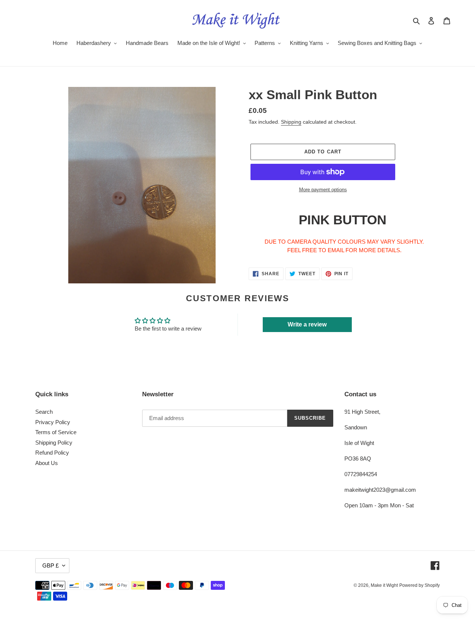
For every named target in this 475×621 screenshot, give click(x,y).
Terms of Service (55, 432)
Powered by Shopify (419, 585)
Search (44, 412)
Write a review (307, 324)
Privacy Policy (52, 422)
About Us (46, 463)
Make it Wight (384, 585)
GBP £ (50, 565)
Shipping (291, 122)
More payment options (323, 189)
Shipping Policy (53, 442)
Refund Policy (52, 452)
